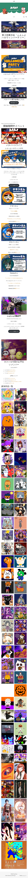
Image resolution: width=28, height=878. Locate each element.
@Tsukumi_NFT (11, 373)
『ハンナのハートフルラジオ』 (14, 283)
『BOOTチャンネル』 (14, 249)
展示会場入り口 (14, 102)
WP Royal (13, 875)
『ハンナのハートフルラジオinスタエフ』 (14, 278)
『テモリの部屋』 (14, 211)
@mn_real (12, 383)
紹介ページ (17, 221)
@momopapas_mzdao (16, 381)
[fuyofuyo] (14, 9)
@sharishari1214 (11, 371)
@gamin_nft (13, 380)
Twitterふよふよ (23, 875)
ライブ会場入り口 (14, 185)
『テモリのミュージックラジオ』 (14, 218)
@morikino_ (13, 370)
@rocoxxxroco (12, 378)
